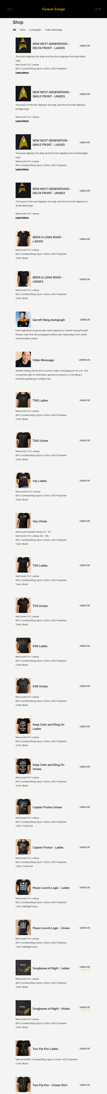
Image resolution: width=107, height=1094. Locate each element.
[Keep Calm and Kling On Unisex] (53, 773)
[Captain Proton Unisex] (53, 813)
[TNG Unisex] (53, 446)
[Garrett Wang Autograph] (53, 326)
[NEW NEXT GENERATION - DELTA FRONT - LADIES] (53, 56)
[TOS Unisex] (53, 612)
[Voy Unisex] (53, 529)
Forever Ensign (53, 9)
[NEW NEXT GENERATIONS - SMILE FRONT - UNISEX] (53, 104)
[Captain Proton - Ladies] (53, 853)
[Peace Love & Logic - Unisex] (53, 934)
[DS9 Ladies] (53, 652)
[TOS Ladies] (53, 571)
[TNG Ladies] (53, 406)
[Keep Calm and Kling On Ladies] (53, 732)
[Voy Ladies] (53, 487)
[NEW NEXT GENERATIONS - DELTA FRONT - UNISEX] (53, 201)
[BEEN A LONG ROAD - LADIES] (53, 245)
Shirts (22, 29)
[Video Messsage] (53, 366)
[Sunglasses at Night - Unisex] (53, 1014)
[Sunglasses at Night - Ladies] (53, 974)
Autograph (35, 29)
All (14, 29)
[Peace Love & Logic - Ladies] (53, 894)
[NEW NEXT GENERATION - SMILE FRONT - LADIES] (53, 153)
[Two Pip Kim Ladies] (53, 1053)
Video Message (53, 29)
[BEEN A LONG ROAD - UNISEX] (53, 285)
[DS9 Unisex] (53, 692)
